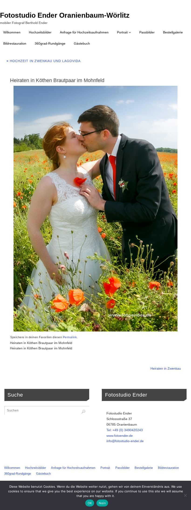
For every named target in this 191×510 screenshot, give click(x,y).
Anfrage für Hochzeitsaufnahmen (73, 468)
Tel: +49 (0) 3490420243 (124, 430)
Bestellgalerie (144, 468)
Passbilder (122, 468)
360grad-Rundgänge (17, 473)
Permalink (70, 337)
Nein (102, 503)
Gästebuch (43, 473)
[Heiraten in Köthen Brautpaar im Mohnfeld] (95, 208)
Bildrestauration (168, 468)
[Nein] (185, 495)
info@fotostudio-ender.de (125, 441)
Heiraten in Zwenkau (165, 368)
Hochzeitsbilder (35, 468)
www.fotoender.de (119, 435)
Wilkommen (12, 468)
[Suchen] (83, 411)
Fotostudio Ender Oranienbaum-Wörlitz (65, 15)
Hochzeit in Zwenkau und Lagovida (44, 61)
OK (90, 503)
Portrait (105, 468)
